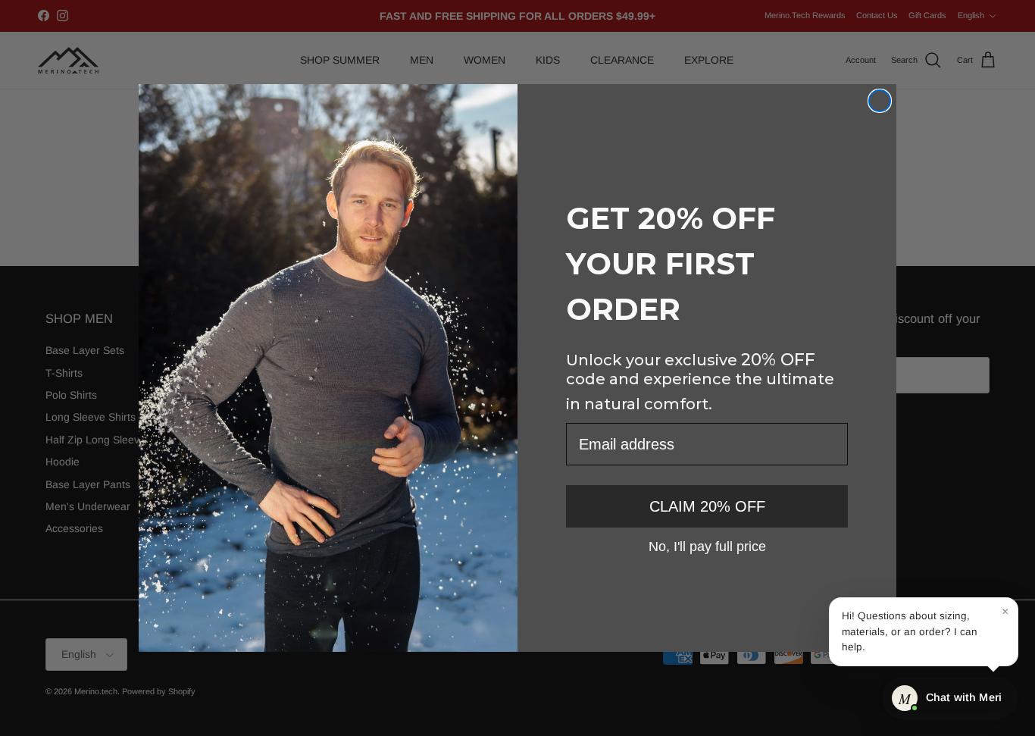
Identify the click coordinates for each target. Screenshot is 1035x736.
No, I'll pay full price (707, 546)
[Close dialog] (879, 100)
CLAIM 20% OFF (707, 506)
